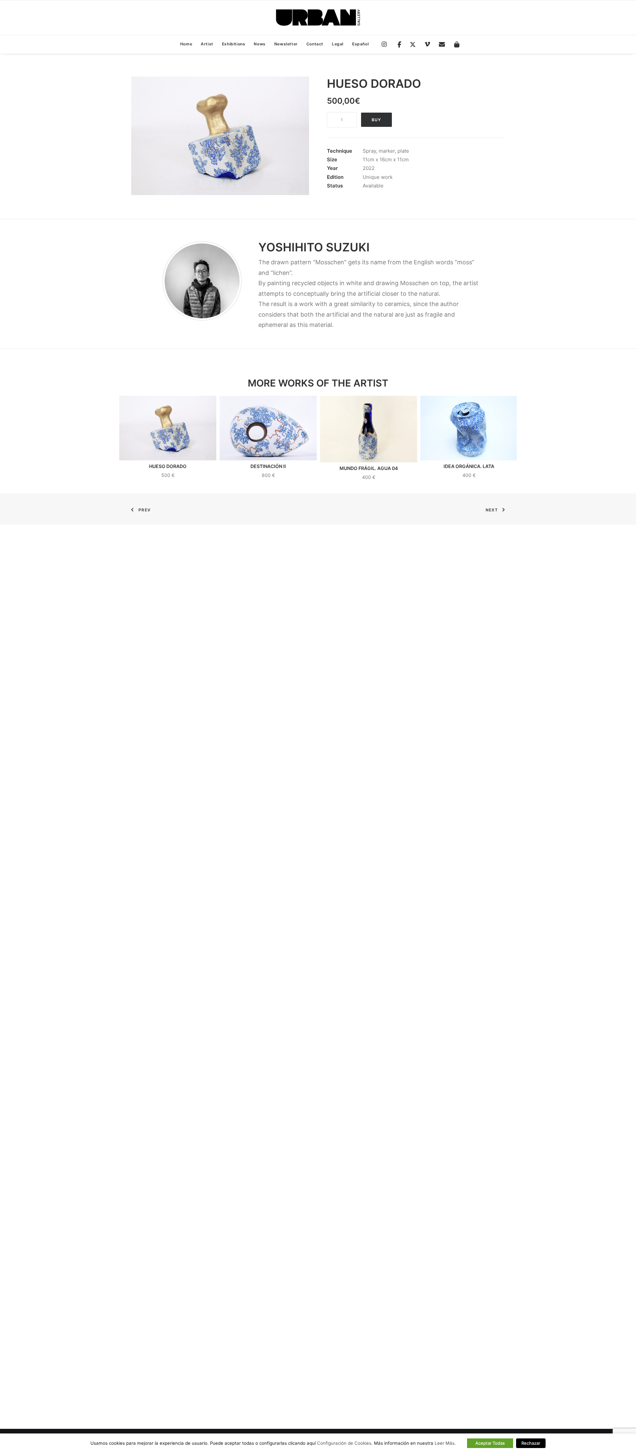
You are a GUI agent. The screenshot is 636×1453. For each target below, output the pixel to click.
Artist (207, 43)
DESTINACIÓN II (268, 466)
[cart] (454, 45)
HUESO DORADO (167, 466)
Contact (314, 43)
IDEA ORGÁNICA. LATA (469, 466)
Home (186, 43)
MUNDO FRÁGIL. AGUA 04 (369, 468)
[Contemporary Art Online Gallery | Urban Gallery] (318, 17)
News (259, 43)
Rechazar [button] (530, 1443)
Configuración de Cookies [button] (344, 1443)
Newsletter (286, 43)
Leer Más (444, 1443)
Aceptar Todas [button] (490, 1443)
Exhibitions (233, 43)
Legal (338, 43)
